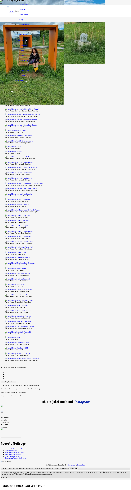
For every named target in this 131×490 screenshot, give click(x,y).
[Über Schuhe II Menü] (26, 40)
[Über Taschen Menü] (26, 81)
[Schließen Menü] (12, 91)
